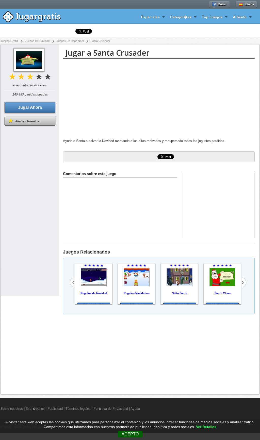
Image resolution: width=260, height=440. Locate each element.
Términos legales (78, 409)
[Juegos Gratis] (35, 16)
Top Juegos (212, 17)
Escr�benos (35, 409)
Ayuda (135, 409)
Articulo (240, 17)
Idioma (249, 4)
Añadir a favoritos (27, 121)
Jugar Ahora (30, 107)
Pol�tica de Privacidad (110, 409)
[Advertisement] (159, 99)
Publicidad (55, 409)
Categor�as (180, 17)
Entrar (222, 4)
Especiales (150, 17)
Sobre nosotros (12, 409)
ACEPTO (130, 434)
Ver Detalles (206, 427)
